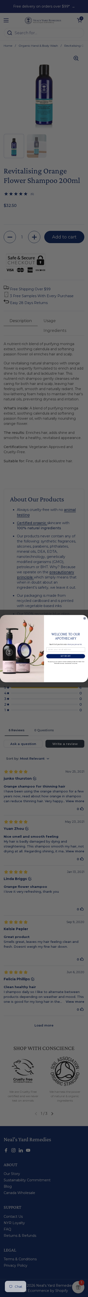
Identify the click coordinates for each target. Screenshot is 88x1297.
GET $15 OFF (66, 656)
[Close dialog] (85, 618)
